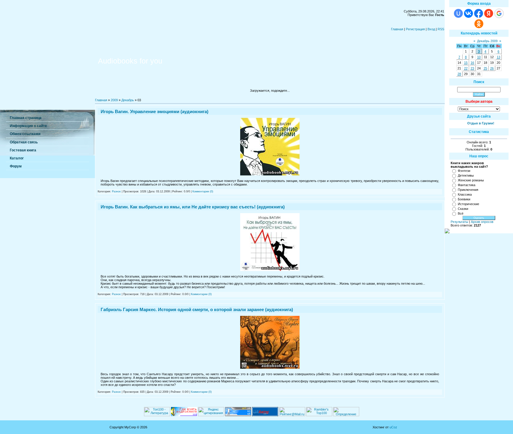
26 (492, 68)
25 (485, 68)
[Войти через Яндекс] (488, 13)
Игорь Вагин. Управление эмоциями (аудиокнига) (154, 111)
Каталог (17, 158)
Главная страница (26, 118)
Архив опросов (482, 222)
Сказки (463, 208)
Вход (431, 29)
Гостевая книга (23, 150)
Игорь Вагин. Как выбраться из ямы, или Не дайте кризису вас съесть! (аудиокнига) (193, 206)
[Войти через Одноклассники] (478, 23)
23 (472, 68)
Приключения (468, 189)
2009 (114, 100)
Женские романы (471, 180)
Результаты (459, 222)
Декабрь (127, 100)
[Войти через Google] (499, 13)
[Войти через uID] (458, 13)
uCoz (393, 427)
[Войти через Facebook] (478, 13)
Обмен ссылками (25, 134)
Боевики (464, 199)
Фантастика (466, 185)
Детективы (466, 175)
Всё (460, 213)
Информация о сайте (28, 126)
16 (472, 62)
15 (466, 62)
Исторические (468, 204)
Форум (16, 166)
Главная (397, 29)
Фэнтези (464, 170)
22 (466, 68)
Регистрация (415, 29)
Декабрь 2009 (487, 41)
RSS (441, 29)
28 (459, 74)
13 (498, 57)
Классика (465, 194)
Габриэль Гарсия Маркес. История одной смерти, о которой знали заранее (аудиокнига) (197, 309)
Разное (116, 191)
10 (479, 57)
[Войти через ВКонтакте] (468, 13)
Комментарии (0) (202, 191)
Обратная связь (24, 142)
